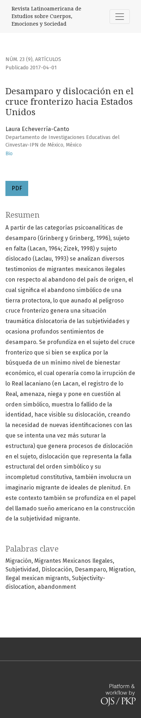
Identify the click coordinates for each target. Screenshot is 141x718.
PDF (17, 188)
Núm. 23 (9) (19, 59)
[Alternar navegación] (120, 16)
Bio (9, 154)
